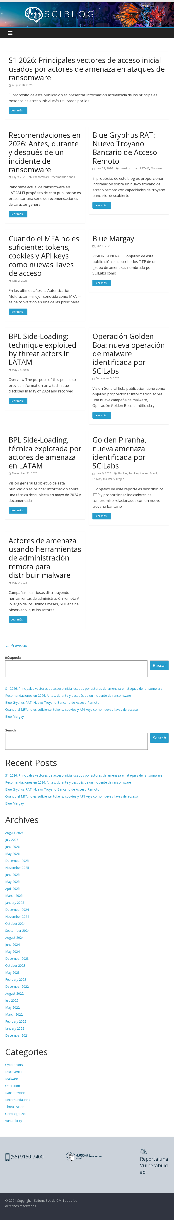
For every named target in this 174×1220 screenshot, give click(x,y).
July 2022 (11, 1000)
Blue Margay (113, 238)
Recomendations (17, 1100)
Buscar (159, 665)
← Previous (16, 645)
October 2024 (15, 923)
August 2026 (14, 832)
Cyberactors (14, 1065)
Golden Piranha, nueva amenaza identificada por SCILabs (119, 452)
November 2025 (17, 867)
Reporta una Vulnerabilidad (154, 1165)
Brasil (153, 473)
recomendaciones (63, 177)
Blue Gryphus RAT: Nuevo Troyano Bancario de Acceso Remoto (124, 148)
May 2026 (12, 853)
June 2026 (12, 846)
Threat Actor (14, 1107)
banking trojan (129, 168)
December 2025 (17, 860)
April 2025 (12, 888)
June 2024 (12, 944)
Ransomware (15, 1093)
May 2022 (12, 1007)
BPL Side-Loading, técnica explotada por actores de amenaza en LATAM (45, 452)
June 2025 (12, 874)
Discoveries (13, 1072)
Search (10, 730)
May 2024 (12, 951)
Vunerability (13, 1121)
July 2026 (11, 839)
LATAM (144, 168)
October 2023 (15, 965)
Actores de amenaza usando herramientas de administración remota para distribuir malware (45, 558)
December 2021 (17, 1035)
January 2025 (14, 902)
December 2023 (17, 958)
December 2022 (17, 986)
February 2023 (15, 979)
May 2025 (12, 881)
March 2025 (14, 895)
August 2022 (14, 993)
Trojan (120, 479)
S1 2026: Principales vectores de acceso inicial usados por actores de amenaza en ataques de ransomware (87, 68)
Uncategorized (16, 1114)
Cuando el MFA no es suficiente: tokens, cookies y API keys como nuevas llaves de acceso (44, 256)
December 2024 (17, 909)
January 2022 (14, 1028)
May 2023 (12, 972)
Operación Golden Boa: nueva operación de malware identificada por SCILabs (128, 353)
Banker (122, 473)
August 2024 (14, 937)
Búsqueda (13, 657)
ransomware (41, 177)
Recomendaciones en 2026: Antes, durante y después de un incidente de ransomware (45, 152)
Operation (12, 1086)
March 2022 (14, 1014)
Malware (156, 168)
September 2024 (17, 930)
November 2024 (17, 916)
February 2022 (15, 1021)
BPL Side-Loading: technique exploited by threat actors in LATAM (42, 349)
